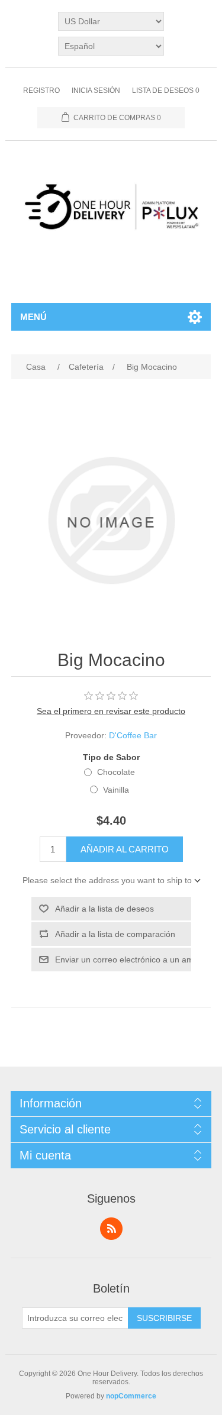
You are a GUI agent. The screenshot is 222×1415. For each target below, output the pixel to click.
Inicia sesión (96, 90)
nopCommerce (131, 1396)
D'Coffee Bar (133, 735)
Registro (41, 90)
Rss (111, 1228)
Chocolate (116, 772)
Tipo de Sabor (111, 757)
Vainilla (116, 789)
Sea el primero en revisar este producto (111, 711)
